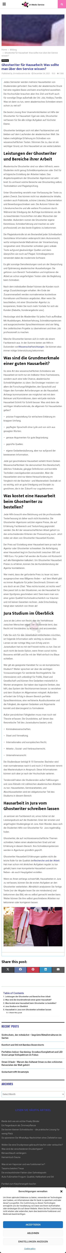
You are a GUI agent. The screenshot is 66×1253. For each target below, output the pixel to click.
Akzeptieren (33, 1224)
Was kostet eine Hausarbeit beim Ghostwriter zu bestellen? (30, 1003)
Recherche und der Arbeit (46, 860)
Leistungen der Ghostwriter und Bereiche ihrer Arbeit (27, 996)
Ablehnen (33, 1233)
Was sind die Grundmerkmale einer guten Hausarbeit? (28, 1000)
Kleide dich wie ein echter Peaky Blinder (20, 1121)
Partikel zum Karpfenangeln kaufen (19, 1184)
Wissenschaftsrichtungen (31, 346)
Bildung (5, 60)
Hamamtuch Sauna (11, 1157)
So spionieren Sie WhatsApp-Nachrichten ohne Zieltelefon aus (32, 1137)
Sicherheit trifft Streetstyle (15, 1072)
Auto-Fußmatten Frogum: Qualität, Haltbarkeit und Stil (28, 1177)
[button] (61, 1191)
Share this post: (15, 1013)
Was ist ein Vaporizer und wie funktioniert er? (23, 1164)
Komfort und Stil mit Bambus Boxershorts (23, 1045)
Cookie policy (29, 1249)
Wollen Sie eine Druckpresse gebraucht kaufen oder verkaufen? (32, 1145)
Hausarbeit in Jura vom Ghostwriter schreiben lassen (28, 1009)
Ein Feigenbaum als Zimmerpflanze (19, 1125)
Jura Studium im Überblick (16, 1006)
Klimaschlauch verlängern (14, 1153)
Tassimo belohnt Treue (13, 1168)
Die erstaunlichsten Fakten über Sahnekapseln (24, 1172)
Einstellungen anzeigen (33, 1241)
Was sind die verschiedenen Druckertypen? (22, 1149)
